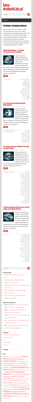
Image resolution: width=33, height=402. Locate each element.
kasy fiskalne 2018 (25, 186)
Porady (9, 79)
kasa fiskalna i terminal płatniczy (25, 180)
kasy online (27, 192)
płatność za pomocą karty (25, 80)
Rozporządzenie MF (25, 385)
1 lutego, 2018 (14, 150)
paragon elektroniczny (26, 197)
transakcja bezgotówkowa (26, 258)
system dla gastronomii (7, 387)
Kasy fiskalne (11, 171)
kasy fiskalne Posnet (14, 376)
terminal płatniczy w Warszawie (25, 246)
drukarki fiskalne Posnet (22, 361)
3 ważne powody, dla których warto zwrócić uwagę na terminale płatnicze (16, 208)
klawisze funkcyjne (15, 378)
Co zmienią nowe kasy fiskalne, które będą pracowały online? (16, 147)
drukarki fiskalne (10, 361)
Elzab (14, 365)
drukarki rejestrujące (9, 363)
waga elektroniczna (16, 396)
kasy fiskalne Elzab (15, 374)
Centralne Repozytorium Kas (25, 172)
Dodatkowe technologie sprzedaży (12, 334)
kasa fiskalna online (25, 182)
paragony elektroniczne (26, 199)
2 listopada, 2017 (15, 210)
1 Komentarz (23, 53)
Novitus (5, 383)
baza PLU (6, 356)
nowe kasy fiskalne (25, 195)
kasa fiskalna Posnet (19, 370)
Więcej (5, 76)
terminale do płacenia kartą (25, 250)
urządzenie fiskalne (12, 394)
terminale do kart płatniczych (25, 93)
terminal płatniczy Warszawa (25, 248)
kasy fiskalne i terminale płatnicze (25, 188)
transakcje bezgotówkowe (26, 261)
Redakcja (8, 53)
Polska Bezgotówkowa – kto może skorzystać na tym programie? (13, 51)
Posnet (10, 383)
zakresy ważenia (6, 398)
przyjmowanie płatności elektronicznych (26, 87)
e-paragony (26, 133)
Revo (20, 385)
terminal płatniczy (25, 140)
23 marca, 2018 (14, 106)
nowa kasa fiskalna (25, 193)
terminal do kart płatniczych (25, 90)
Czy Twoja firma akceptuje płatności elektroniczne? (14, 104)
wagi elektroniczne (25, 396)
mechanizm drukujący (16, 380)
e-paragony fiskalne (25, 177)
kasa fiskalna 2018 (25, 178)
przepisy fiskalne (13, 385)
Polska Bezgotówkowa (26, 81)
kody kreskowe (24, 378)
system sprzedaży (18, 387)
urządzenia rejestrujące (18, 391)
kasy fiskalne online (25, 189)
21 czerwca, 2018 (15, 53)
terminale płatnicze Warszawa (25, 255)
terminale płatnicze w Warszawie (25, 254)
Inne (6, 79)
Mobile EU (25, 380)
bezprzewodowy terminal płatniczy (25, 237)
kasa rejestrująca (13, 372)
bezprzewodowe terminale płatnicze (25, 235)
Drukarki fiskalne (8, 337)
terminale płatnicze (25, 94)
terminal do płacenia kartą (26, 139)
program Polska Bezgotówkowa (26, 84)
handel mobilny (19, 365)
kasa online (27, 184)
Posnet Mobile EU (16, 383)
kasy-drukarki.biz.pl (13, 6)
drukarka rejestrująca (17, 359)
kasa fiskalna (18, 367)
